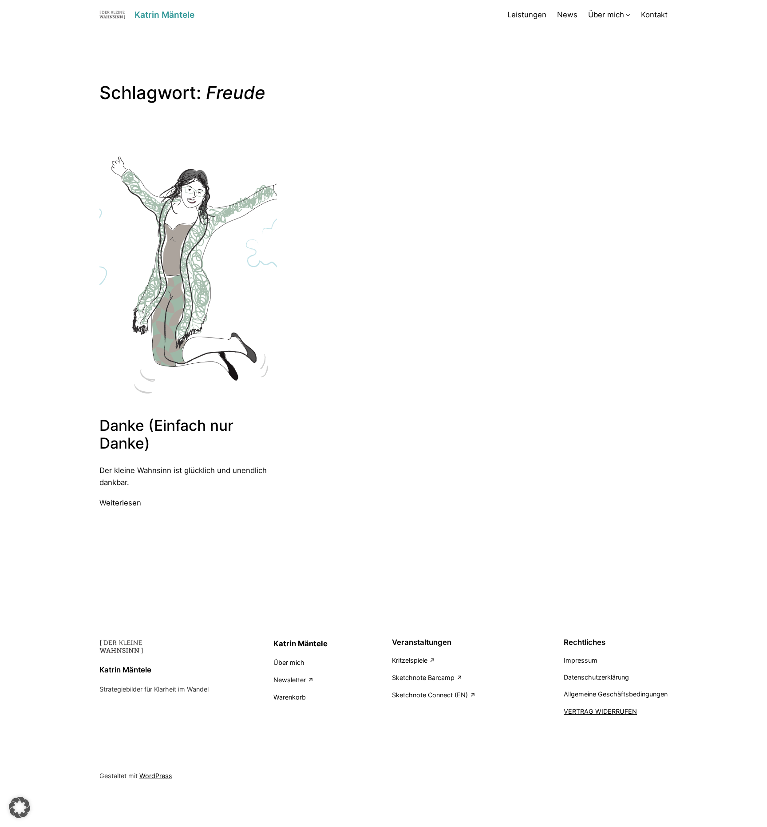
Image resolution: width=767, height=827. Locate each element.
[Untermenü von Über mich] (628, 14)
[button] (19, 807)
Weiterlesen (120, 503)
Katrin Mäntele (164, 14)
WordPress (155, 775)
